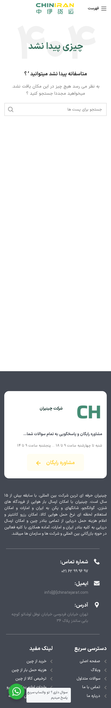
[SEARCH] (10, 109)
